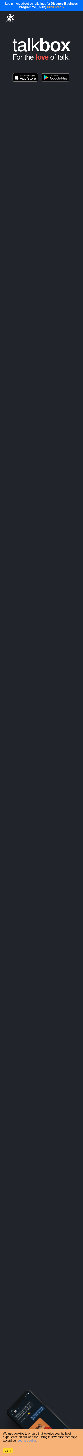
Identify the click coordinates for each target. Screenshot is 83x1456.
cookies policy (27, 1440)
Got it (8, 1450)
